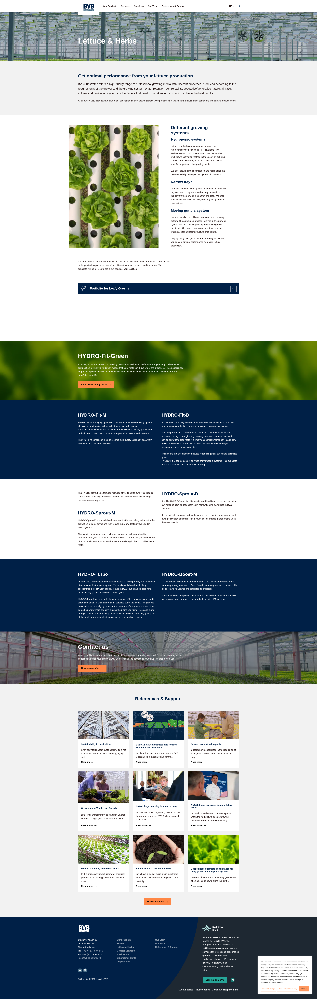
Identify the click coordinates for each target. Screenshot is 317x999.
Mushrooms (123, 954)
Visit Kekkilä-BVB (215, 980)
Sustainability (185, 989)
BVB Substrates (88, 7)
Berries (120, 943)
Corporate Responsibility (225, 989)
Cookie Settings (268, 989)
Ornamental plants (126, 958)
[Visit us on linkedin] (85, 970)
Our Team (153, 6)
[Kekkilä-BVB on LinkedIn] (233, 980)
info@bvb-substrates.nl (89, 958)
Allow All (304, 989)
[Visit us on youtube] (80, 970)
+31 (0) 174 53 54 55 (92, 951)
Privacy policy (202, 989)
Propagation (123, 961)
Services (125, 6)
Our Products (110, 6)
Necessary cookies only (287, 989)
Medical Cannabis (126, 951)
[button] (239, 6)
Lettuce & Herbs (125, 947)
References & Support (173, 6)
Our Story (139, 6)
